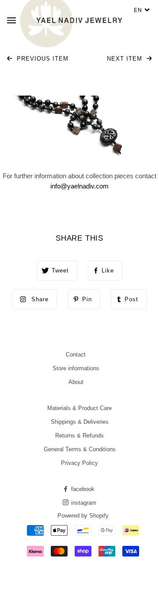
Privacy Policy (79, 463)
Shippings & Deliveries (80, 421)
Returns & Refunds (79, 435)
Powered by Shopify (83, 515)
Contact (76, 354)
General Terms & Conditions (80, 449)
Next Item (125, 58)
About (75, 382)
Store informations (76, 368)
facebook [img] (82, 489)
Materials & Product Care (79, 408)
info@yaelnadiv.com (79, 186)
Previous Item (41, 58)
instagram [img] (82, 502)
